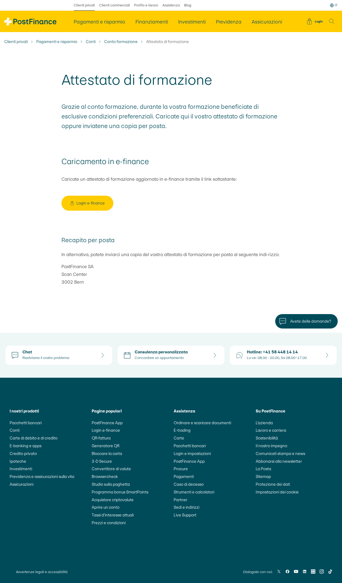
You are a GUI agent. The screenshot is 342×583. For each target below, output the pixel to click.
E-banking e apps (25, 445)
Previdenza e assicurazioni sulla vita (42, 476)
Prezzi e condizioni (109, 522)
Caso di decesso (189, 484)
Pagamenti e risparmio (56, 42)
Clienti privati (84, 5)
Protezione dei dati (273, 484)
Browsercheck (105, 476)
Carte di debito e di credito (33, 438)
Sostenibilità (267, 438)
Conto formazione (121, 42)
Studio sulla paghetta (111, 484)
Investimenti (21, 468)
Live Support (185, 515)
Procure (181, 468)
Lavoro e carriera (271, 430)
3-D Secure (102, 461)
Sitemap (263, 476)
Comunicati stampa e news (280, 453)
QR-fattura (101, 438)
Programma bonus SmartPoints (120, 492)
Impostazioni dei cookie (277, 492)
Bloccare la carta (107, 453)
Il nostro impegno (271, 445)
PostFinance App (107, 422)
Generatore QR (105, 445)
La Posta (263, 468)
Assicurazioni (21, 484)
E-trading (182, 430)
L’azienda (264, 422)
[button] (332, 21)
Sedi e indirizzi (186, 507)
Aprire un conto (105, 507)
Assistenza (171, 5)
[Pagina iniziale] (30, 21)
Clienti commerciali (114, 5)
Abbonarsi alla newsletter (279, 461)
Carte (179, 438)
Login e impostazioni (192, 453)
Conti (91, 42)
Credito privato (23, 453)
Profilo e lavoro (146, 5)
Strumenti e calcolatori (194, 492)
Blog (187, 5)
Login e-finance (106, 430)
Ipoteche (18, 461)
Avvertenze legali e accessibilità (42, 572)
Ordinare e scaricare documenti (202, 422)
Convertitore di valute (111, 468)
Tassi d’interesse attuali (113, 515)
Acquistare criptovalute (113, 499)
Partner (180, 499)
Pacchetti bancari (26, 422)
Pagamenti (184, 476)
